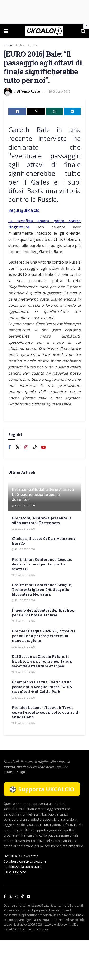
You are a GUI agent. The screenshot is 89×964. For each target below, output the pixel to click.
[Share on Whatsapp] (54, 111)
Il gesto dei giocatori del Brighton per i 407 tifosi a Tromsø (44, 612)
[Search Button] (83, 31)
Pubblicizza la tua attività (22, 866)
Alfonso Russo (28, 91)
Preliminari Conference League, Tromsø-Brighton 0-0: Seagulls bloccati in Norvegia (42, 589)
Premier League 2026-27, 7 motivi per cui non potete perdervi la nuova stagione (43, 636)
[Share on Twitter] (36, 111)
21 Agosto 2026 (24, 575)
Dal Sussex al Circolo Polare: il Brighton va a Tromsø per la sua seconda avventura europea (42, 661)
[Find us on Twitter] (17, 447)
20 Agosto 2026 (24, 600)
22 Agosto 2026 (24, 505)
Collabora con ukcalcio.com (25, 861)
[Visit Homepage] (44, 31)
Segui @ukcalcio (23, 210)
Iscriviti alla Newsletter (21, 856)
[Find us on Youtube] (43, 447)
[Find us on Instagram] (26, 447)
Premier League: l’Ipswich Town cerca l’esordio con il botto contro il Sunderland (45, 712)
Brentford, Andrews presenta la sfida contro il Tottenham (42, 520)
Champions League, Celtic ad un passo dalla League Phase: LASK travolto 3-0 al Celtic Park (42, 687)
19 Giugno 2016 (59, 91)
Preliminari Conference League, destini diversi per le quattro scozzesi (42, 564)
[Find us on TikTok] (22, 896)
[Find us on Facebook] (9, 447)
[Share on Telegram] (72, 111)
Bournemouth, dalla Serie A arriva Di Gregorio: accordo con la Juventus (43, 494)
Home (8, 45)
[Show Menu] (6, 31)
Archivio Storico (26, 45)
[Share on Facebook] (17, 111)
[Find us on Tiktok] (35, 447)
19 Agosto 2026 (24, 697)
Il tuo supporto (15, 872)
